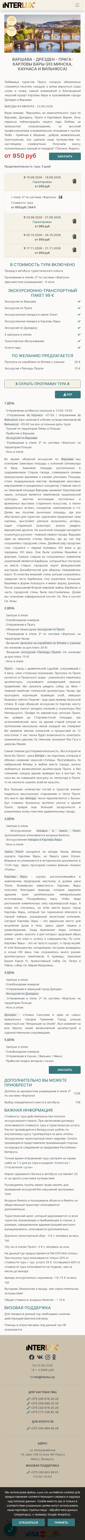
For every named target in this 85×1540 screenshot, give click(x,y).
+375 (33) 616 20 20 (44, 1407)
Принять (61, 1522)
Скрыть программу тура (42, 384)
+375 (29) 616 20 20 (44, 1398)
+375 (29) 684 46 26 (44, 1428)
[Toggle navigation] (77, 5)
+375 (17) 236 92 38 (44, 1412)
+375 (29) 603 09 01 (44, 1472)
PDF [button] (69, 394)
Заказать (65, 156)
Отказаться (28, 1522)
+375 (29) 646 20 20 (44, 1403)
